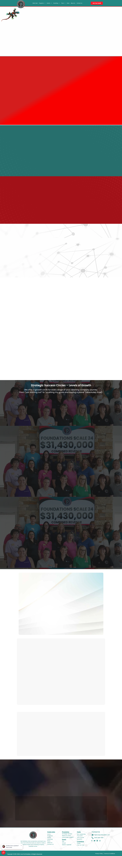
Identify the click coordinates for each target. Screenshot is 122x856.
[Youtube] (94, 840)
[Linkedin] (97, 840)
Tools (62, 3)
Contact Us (79, 3)
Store (68, 3)
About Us (73, 3)
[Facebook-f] (92, 840)
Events (48, 3)
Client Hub (35, 3)
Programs (41, 3)
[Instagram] (100, 840)
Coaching (55, 3)
